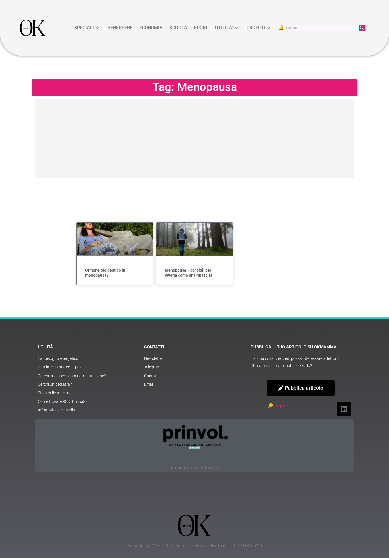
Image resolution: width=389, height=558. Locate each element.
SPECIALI (84, 27)
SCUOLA (178, 27)
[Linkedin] (344, 409)
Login (278, 406)
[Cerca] (362, 28)
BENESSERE (120, 27)
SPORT (201, 27)
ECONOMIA (151, 27)
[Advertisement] (194, 138)
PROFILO (256, 27)
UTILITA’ (224, 27)
